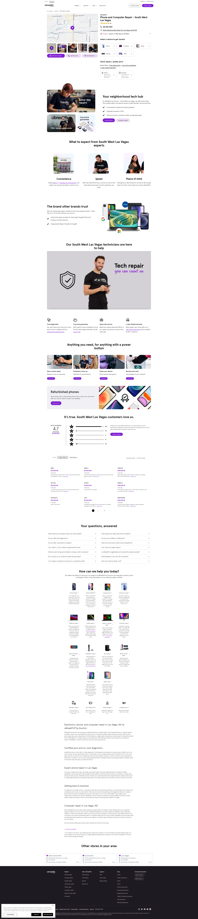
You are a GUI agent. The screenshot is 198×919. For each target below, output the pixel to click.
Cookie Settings (10, 914)
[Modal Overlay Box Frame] (99, 459)
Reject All (36, 914)
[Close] (53, 905)
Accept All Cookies (48, 914)
